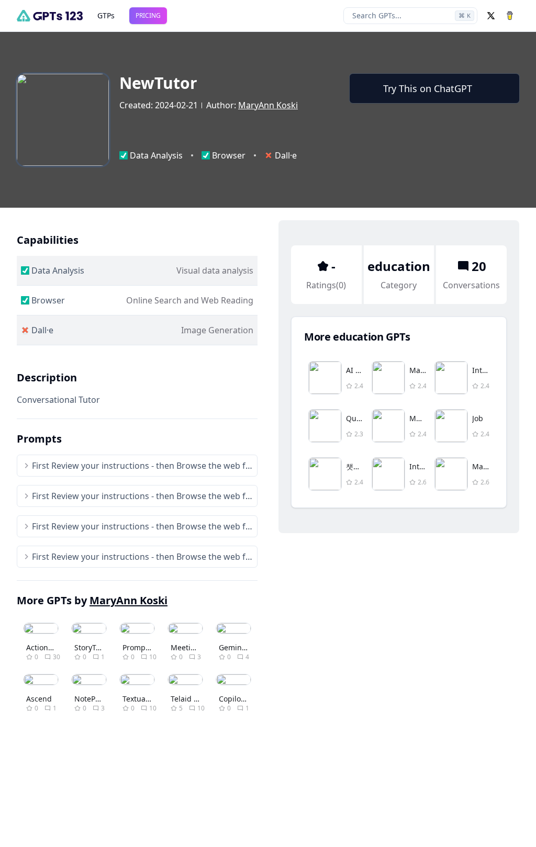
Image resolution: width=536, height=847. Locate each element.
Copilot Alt (237, 699)
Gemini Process (246, 647)
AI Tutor (360, 370)
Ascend (39, 699)
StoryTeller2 (95, 647)
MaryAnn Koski (268, 105)
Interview (488, 370)
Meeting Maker (197, 647)
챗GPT (356, 466)
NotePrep (90, 699)
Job (477, 418)
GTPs (106, 15)
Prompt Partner (149, 647)
